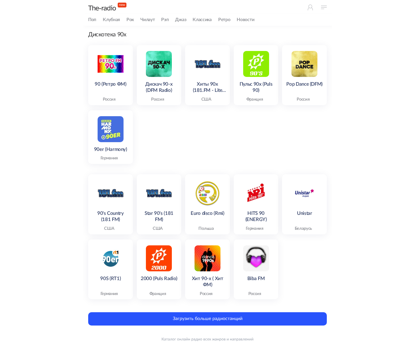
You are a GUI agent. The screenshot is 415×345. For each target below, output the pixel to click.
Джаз (180, 20)
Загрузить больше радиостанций (208, 318)
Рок (130, 20)
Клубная (111, 20)
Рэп (165, 20)
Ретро (224, 20)
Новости (245, 20)
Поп (92, 20)
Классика (202, 20)
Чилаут (147, 20)
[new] (102, 8)
